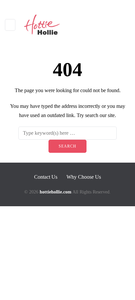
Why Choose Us (84, 177)
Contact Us (45, 177)
